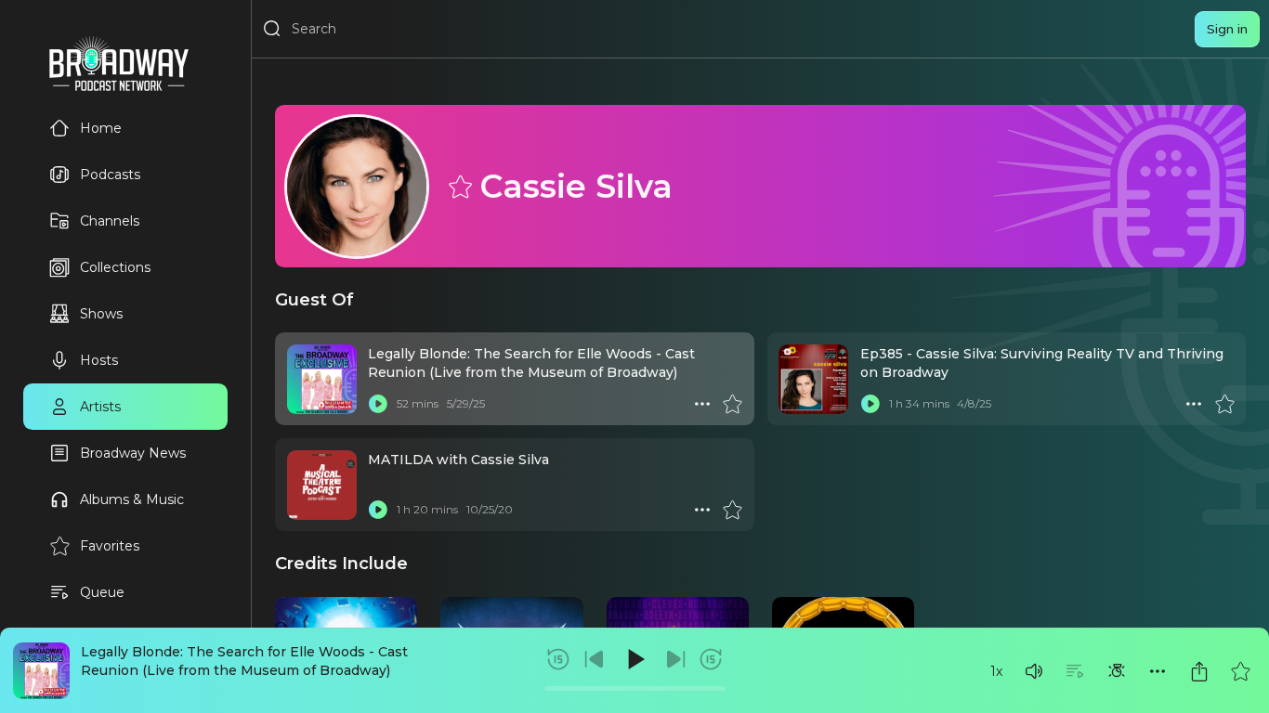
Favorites (109, 546)
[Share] (1199, 671)
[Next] (675, 659)
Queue (102, 592)
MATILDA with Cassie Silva (458, 459)
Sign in (1227, 28)
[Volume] (1034, 671)
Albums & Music (132, 499)
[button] (1034, 671)
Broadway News (133, 453)
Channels (109, 221)
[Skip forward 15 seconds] (711, 659)
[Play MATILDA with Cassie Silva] (378, 509)
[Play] (634, 659)
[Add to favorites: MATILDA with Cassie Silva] (732, 509)
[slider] (635, 688)
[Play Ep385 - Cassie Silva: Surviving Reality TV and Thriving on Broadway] (870, 404)
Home (101, 128)
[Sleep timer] (1116, 671)
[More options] (1157, 671)
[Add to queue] (1075, 671)
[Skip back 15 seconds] (558, 659)
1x (996, 671)
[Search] (272, 29)
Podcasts (110, 174)
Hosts (99, 360)
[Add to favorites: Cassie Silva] (459, 186)
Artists (100, 406)
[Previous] (595, 659)
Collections (115, 267)
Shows (101, 313)
